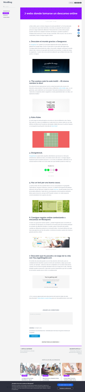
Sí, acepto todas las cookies (65, 384)
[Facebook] (79, 30)
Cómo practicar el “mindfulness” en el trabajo (70, 380)
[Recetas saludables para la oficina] (51, 369)
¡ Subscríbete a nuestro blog (44, 298)
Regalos (5, 15)
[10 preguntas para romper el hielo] (30, 369)
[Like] (79, 26)
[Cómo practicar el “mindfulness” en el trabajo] (72, 369)
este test (56, 189)
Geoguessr (34, 44)
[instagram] (79, 3)
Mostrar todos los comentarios (50, 342)
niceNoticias (6, 11)
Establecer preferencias (65, 388)
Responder (34, 336)
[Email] (79, 36)
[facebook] (75, 3)
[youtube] (80, 3)
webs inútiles (62, 88)
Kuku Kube (54, 126)
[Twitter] (79, 33)
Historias (5, 13)
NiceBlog (7, 2)
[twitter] (77, 3)
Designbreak (32, 156)
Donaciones (6, 17)
